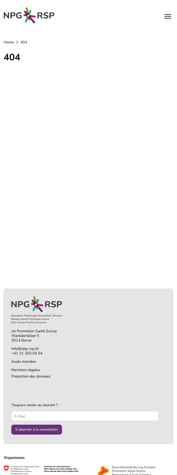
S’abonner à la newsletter (36, 429)
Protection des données (31, 376)
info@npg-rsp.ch (25, 348)
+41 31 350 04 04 (27, 353)
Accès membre (23, 361)
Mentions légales (25, 369)
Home (9, 42)
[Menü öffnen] (167, 16)
